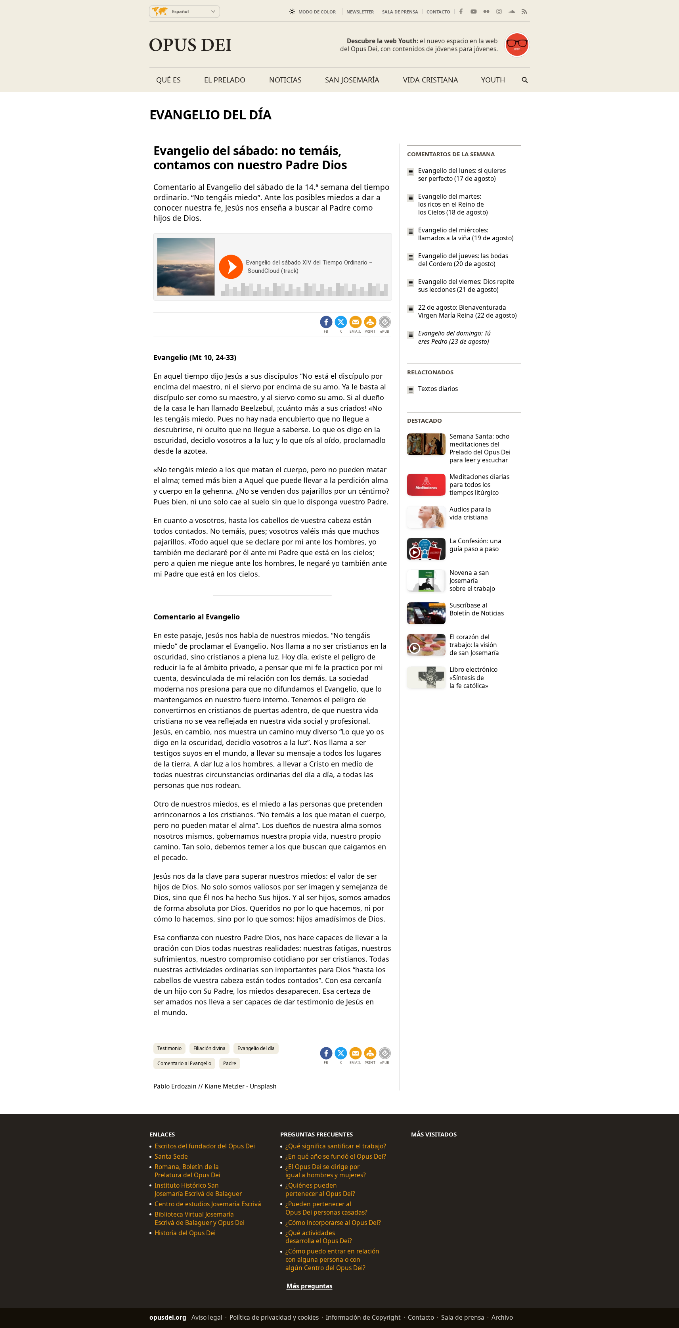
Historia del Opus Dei (185, 1232)
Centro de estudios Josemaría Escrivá (208, 1204)
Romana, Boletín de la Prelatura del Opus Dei (187, 1171)
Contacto (438, 11)
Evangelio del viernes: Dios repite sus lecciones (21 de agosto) (466, 285)
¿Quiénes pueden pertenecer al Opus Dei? (320, 1189)
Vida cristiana (430, 79)
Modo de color (317, 11)
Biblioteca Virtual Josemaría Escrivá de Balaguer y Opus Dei (200, 1218)
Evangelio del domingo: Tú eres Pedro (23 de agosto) (454, 337)
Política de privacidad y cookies (274, 1317)
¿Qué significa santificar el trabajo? (335, 1146)
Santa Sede (171, 1156)
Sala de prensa (400, 11)
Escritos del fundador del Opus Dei (205, 1146)
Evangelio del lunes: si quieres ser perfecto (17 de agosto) (462, 174)
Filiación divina (209, 1048)
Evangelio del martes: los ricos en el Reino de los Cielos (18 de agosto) (453, 204)
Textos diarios (438, 389)
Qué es (168, 79)
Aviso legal (206, 1317)
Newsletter (360, 11)
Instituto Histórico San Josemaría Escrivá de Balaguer (198, 1189)
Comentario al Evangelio (184, 1063)
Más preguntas (310, 1286)
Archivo (502, 1317)
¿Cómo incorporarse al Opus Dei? (333, 1223)
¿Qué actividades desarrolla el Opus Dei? (318, 1236)
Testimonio (169, 1048)
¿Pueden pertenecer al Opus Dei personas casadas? (326, 1208)
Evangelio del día (256, 1048)
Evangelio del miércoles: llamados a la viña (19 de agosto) (466, 234)
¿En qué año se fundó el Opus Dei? (335, 1156)
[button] (370, 325)
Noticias (285, 79)
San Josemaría (352, 79)
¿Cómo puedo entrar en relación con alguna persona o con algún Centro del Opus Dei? (332, 1259)
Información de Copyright (363, 1317)
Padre (229, 1063)
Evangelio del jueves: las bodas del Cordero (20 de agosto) (463, 260)
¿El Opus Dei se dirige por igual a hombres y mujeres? (325, 1171)
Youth (493, 79)
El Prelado (224, 79)
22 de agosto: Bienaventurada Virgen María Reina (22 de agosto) (467, 311)
